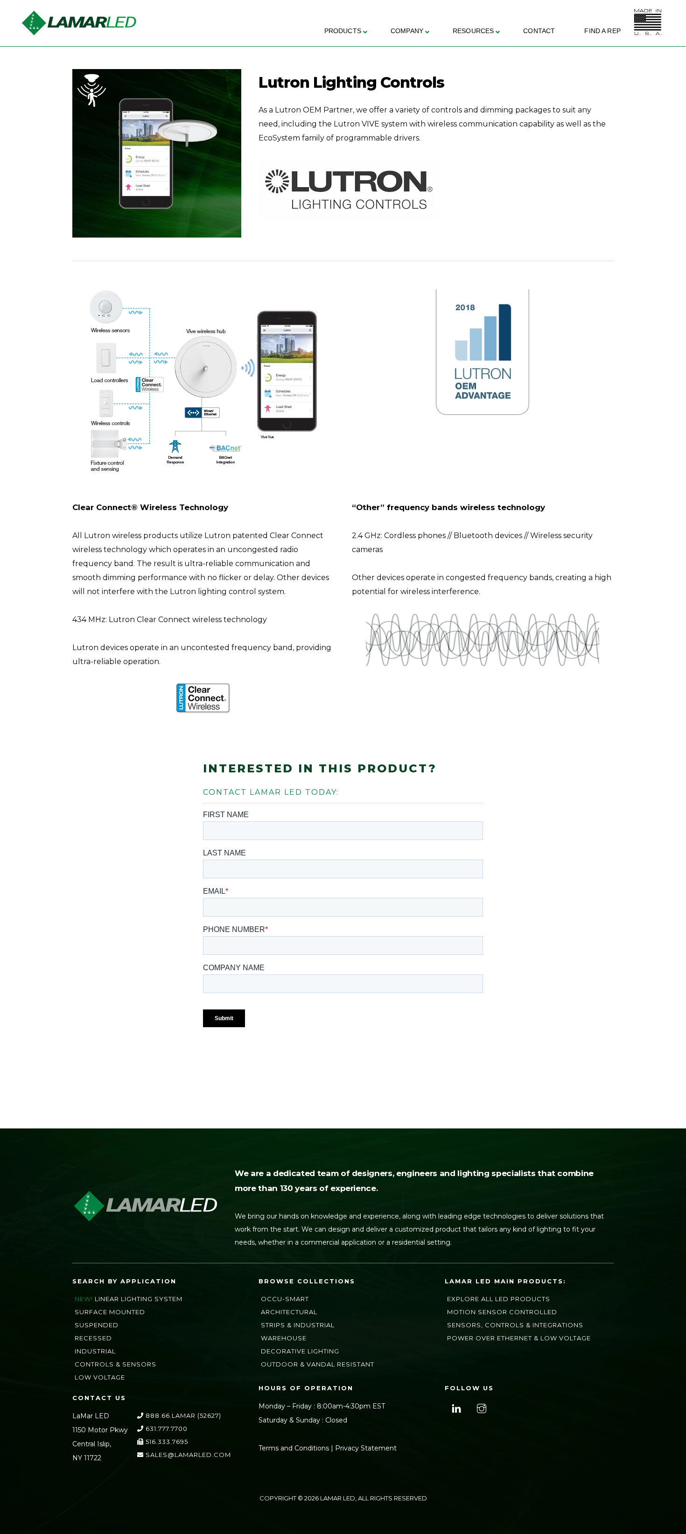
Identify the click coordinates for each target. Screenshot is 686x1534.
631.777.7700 (166, 1428)
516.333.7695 (166, 1441)
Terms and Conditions (294, 1448)
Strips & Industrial (298, 1325)
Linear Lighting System (138, 1299)
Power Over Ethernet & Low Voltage (519, 1338)
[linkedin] (455, 1407)
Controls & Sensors (115, 1364)
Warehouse (284, 1338)
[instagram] (480, 1407)
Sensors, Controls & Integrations (515, 1325)
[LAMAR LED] (79, 32)
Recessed (93, 1338)
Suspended (97, 1325)
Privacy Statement (366, 1448)
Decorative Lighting (300, 1351)
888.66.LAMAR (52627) (182, 1415)
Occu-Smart (285, 1299)
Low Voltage (100, 1377)
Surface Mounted (110, 1312)
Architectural (289, 1312)
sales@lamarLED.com (187, 1454)
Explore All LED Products (498, 1299)
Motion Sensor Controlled (502, 1312)
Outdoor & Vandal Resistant (317, 1364)
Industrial (95, 1351)
